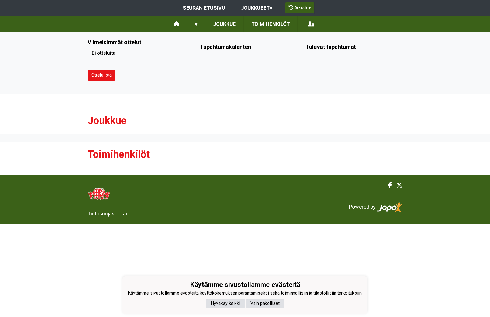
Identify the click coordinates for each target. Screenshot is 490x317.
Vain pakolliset (265, 303)
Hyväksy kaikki (225, 303)
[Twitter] (397, 185)
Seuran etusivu (204, 8)
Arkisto (302, 7)
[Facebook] (388, 185)
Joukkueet (256, 8)
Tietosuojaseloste (108, 214)
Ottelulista (101, 75)
